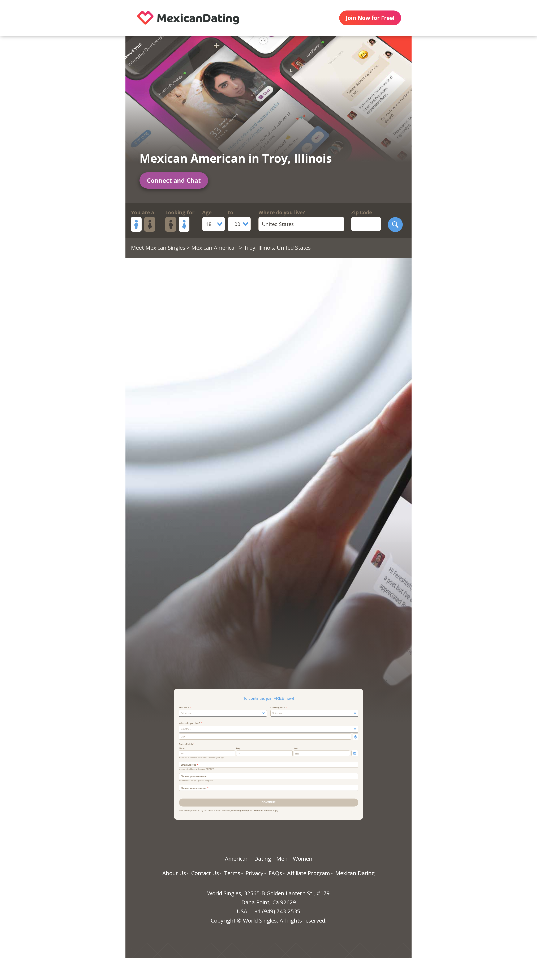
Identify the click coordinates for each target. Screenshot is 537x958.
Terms (232, 873)
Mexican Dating (355, 873)
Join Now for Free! (370, 18)
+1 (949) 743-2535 (277, 911)
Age (207, 212)
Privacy (254, 873)
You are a (142, 212)
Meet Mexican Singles (158, 247)
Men (282, 858)
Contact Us (205, 873)
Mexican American (214, 247)
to (230, 212)
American (237, 858)
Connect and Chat (174, 180)
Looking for (179, 212)
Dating (262, 858)
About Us (174, 873)
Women (302, 858)
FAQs (275, 873)
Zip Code (361, 212)
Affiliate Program (308, 873)
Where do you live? (281, 212)
